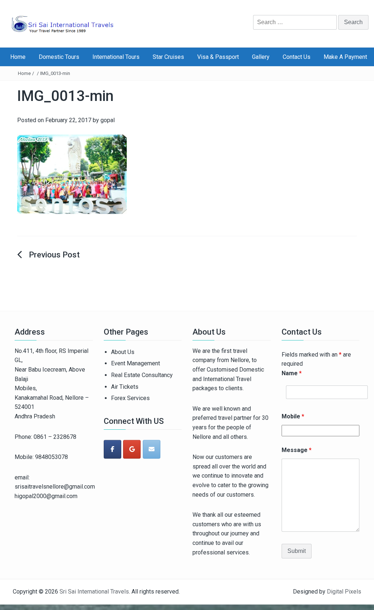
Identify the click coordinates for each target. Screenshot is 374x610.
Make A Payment (345, 56)
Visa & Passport (218, 56)
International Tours (116, 56)
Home (18, 56)
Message (297, 450)
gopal (107, 120)
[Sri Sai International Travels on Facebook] (112, 449)
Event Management (135, 363)
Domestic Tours (59, 56)
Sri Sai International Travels (94, 591)
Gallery (261, 56)
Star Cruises (168, 56)
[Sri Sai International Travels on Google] (132, 449)
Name (292, 373)
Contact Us (296, 56)
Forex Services (130, 398)
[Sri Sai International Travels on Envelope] (151, 449)
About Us (122, 352)
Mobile (293, 416)
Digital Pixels (344, 591)
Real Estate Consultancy (142, 375)
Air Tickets (124, 386)
